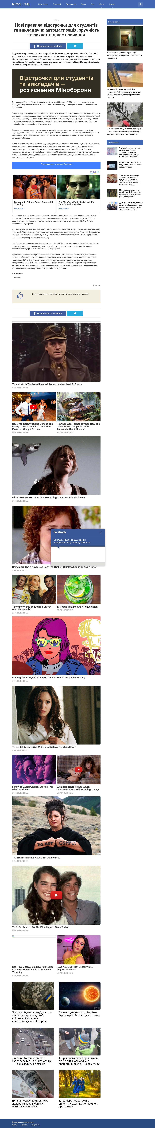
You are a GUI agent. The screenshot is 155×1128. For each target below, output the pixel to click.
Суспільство (71, 4)
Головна (56, 20)
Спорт (83, 4)
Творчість (35, 1125)
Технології (57, 4)
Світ (92, 4)
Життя (101, 4)
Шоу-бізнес (43, 4)
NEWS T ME (21, 4)
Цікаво (112, 4)
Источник (97, 286)
